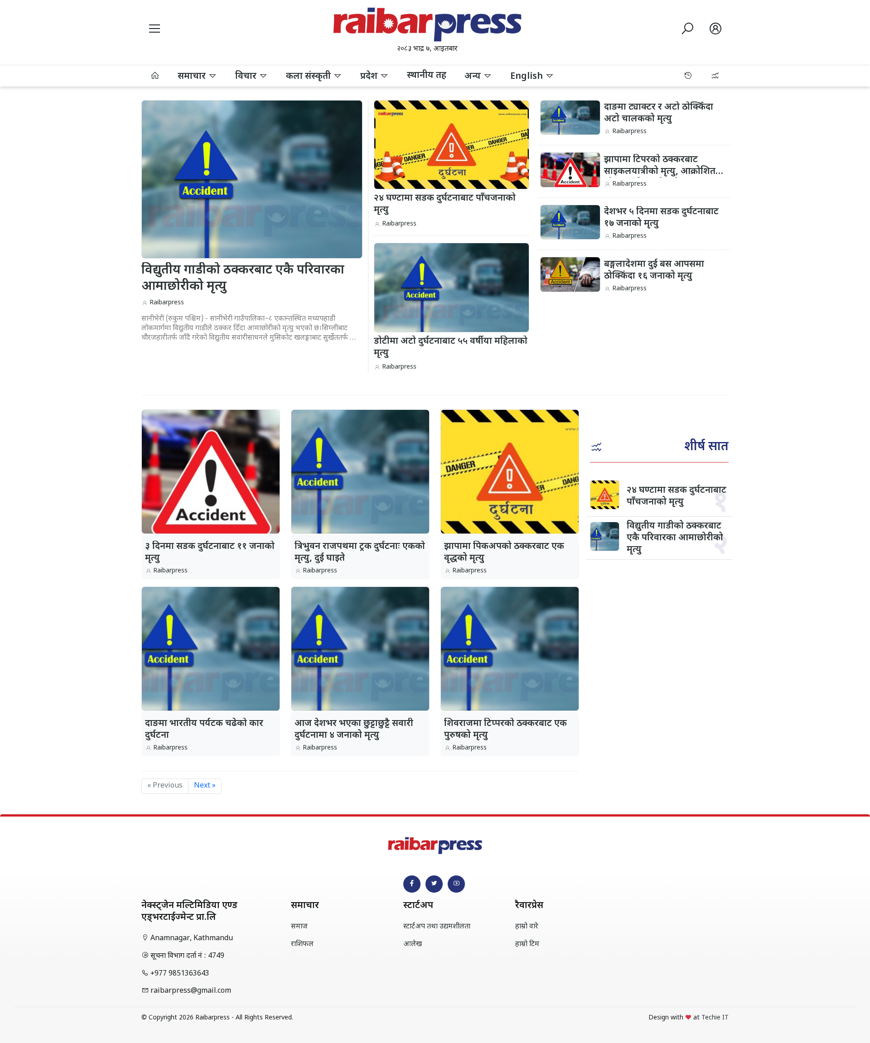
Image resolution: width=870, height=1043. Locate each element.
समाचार (193, 76)
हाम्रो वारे (526, 927)
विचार (247, 76)
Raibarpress (167, 302)
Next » (205, 786)
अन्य (473, 76)
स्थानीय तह (426, 76)
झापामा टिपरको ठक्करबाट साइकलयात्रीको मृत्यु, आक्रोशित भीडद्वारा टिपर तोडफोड (659, 171)
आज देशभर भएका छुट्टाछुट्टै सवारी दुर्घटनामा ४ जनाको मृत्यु (354, 729)
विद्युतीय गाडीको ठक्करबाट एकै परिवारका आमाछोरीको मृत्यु (675, 538)
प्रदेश (370, 76)
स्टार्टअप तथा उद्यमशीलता (436, 927)
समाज (299, 927)
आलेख (412, 944)
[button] (154, 30)
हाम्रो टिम (527, 944)
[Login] (715, 30)
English (527, 76)
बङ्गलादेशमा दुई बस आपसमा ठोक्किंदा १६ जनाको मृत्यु (654, 270)
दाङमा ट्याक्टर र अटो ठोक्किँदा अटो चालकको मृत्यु (658, 113)
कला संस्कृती (309, 76)
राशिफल (302, 944)
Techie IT (715, 1018)
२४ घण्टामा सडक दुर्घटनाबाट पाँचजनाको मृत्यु (676, 496)
